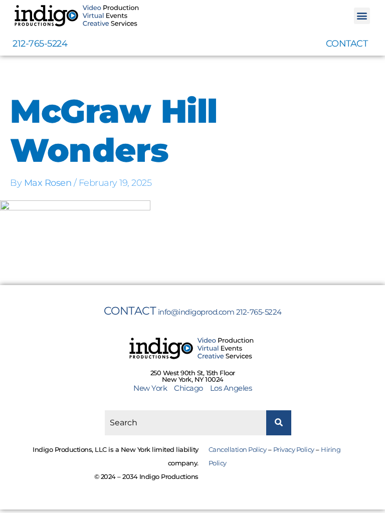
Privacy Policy (293, 449)
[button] (362, 16)
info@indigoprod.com (196, 312)
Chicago (188, 388)
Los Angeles (231, 388)
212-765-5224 (40, 43)
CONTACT (347, 43)
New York (152, 388)
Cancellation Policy (238, 449)
